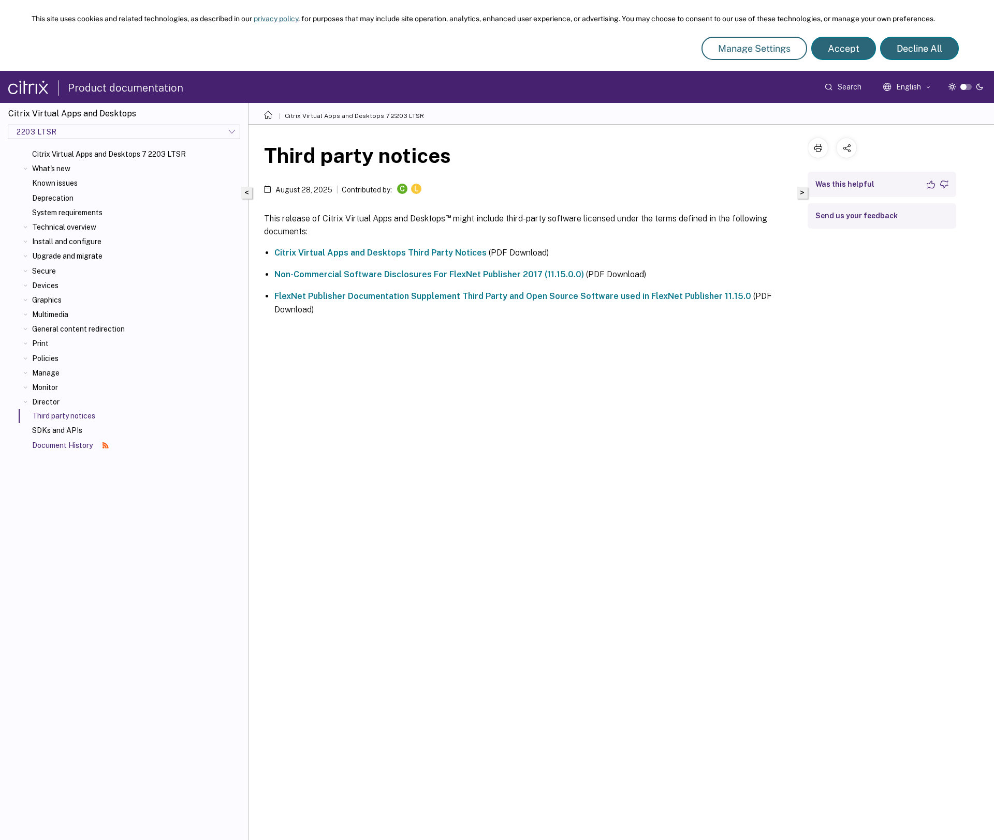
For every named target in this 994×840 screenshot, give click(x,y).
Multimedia (50, 314)
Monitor (45, 387)
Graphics (47, 300)
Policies (45, 358)
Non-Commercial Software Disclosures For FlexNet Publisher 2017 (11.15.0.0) (429, 274)
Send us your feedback (856, 216)
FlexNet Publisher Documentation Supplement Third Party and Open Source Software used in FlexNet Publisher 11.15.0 (512, 296)
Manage (46, 373)
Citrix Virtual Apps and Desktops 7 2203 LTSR (109, 154)
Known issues (55, 183)
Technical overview (64, 227)
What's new (51, 168)
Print (40, 343)
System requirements (67, 212)
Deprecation (53, 198)
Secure (44, 271)
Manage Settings (754, 48)
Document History (63, 445)
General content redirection (78, 329)
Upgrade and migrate (67, 256)
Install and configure (66, 241)
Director (46, 402)
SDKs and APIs (57, 430)
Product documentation (125, 88)
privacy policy (276, 18)
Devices (45, 285)
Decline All (919, 48)
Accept (843, 48)
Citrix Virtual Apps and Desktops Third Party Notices (380, 253)
